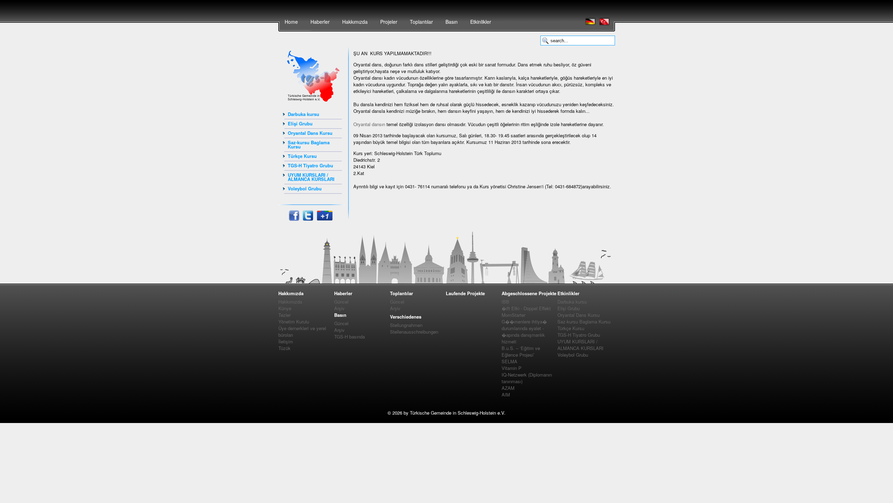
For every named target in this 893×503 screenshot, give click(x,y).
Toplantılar (421, 21)
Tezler (284, 315)
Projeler (388, 21)
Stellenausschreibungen (414, 331)
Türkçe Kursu (302, 156)
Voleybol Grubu (305, 188)
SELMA (509, 361)
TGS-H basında (349, 336)
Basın (451, 21)
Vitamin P (511, 368)
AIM (506, 394)
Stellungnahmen (406, 325)
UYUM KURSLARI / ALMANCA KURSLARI (311, 177)
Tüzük (284, 348)
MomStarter (513, 315)
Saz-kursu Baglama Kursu (309, 144)
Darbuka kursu (303, 114)
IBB (505, 301)
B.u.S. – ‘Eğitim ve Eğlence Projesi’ (521, 351)
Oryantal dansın (369, 124)
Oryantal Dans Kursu (310, 133)
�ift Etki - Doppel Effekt (526, 308)
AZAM (508, 388)
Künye (284, 308)
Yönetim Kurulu (293, 321)
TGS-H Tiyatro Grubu (310, 165)
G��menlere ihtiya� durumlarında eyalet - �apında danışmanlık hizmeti (524, 331)
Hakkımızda (355, 21)
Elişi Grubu (300, 123)
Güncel (341, 301)
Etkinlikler (480, 21)
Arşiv (339, 308)
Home (291, 21)
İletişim (285, 341)
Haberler (320, 21)
